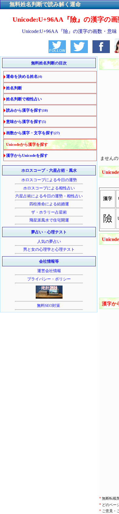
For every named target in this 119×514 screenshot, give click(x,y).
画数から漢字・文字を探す (33, 133)
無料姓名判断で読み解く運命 (45, 4)
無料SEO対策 (49, 305)
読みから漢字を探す (27, 110)
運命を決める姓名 (24, 76)
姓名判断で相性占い (24, 99)
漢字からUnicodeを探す (27, 155)
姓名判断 (14, 88)
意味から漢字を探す (26, 121)
